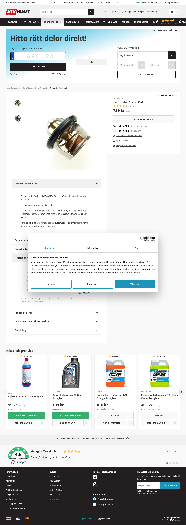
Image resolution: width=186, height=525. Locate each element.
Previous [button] (4, 392)
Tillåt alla (134, 284)
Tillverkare (110, 22)
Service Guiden (55, 485)
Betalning (20, 330)
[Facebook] (114, 477)
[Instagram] (114, 484)
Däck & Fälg (72, 22)
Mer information (23, 423)
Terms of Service (152, 493)
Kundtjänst (112, 12)
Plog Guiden (54, 480)
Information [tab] (93, 248)
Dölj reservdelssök (163, 30)
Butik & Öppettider (14, 490)
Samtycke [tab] (49, 248)
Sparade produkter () (148, 12)
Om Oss (9, 485)
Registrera (170, 485)
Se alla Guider (55, 499)
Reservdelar (51, 22)
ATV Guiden (54, 476)
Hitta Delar (38, 66)
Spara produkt (122, 140)
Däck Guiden (54, 494)
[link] (93, 456)
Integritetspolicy (13, 494)
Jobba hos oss (12, 499)
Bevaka (115, 415)
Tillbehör (30, 22)
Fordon (12, 22)
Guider (126, 22)
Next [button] (181, 392)
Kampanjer (92, 22)
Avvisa (51, 284)
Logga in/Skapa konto (128, 12)
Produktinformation (26, 183)
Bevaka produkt (143, 119)
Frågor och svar (23, 312)
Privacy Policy (141, 493)
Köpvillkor (10, 480)
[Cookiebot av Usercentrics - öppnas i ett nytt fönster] (142, 238)
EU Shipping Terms (14, 503)
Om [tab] (136, 248)
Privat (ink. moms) (149, 2)
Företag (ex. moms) (172, 2)
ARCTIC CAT (119, 98)
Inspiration (141, 22)
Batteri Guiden (55, 490)
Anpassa (91, 284)
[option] (17, 102)
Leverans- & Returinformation (32, 321)
